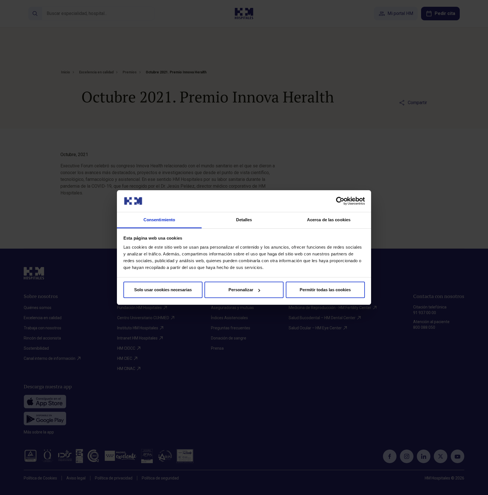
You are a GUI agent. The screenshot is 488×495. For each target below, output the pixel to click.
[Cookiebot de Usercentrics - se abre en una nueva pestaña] (340, 201)
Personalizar (240, 289)
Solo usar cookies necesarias (163, 289)
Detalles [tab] (244, 219)
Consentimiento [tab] (159, 219)
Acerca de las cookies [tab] (328, 219)
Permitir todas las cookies (325, 289)
